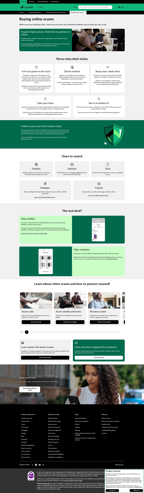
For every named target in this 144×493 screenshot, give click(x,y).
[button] (121, 7)
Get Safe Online (112, 259)
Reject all (136, 490)
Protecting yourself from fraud (55, 12)
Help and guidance (35, 12)
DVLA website (76, 172)
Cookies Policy (138, 487)
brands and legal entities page (72, 480)
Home (22, 12)
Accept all (112, 490)
